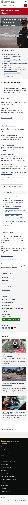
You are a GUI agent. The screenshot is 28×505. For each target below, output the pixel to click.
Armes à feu (5, 99)
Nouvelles (4, 296)
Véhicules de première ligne (11, 196)
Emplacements (6, 290)
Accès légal (7, 198)
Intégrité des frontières (8, 126)
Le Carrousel (5, 293)
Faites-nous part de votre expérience (14, 200)
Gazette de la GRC (5, 488)
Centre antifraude (5, 473)
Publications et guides (8, 299)
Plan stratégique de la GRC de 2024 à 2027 (15, 221)
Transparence (6, 305)
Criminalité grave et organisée (11, 264)
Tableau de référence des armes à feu (14, 67)
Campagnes (5, 280)
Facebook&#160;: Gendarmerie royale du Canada (3, 328)
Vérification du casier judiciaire (12, 73)
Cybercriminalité (6, 118)
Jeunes (3, 246)
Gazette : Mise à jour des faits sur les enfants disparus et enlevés (13, 384)
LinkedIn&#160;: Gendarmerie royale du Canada (9, 328)
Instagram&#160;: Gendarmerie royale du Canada (6, 328)
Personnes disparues (7, 145)
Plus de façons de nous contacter (11, 319)
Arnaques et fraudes (7, 154)
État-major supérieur (8, 302)
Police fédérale (6, 108)
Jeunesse (3, 482)
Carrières (4, 283)
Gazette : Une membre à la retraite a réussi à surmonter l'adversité (13, 355)
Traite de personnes (7, 164)
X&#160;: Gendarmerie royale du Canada (12, 328)
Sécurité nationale (7, 256)
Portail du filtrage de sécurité (12, 54)
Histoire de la (7, 287)
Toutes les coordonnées (7, 447)
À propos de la (19, 308)
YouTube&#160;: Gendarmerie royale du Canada (15, 328)
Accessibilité (5, 277)
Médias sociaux (3, 498)
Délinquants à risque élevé (7, 476)
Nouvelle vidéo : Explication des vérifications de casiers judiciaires (13, 412)
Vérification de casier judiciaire (8, 461)
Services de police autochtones (11, 237)
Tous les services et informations (12, 186)
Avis (2, 502)
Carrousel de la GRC (6, 491)
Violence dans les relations (9, 135)
